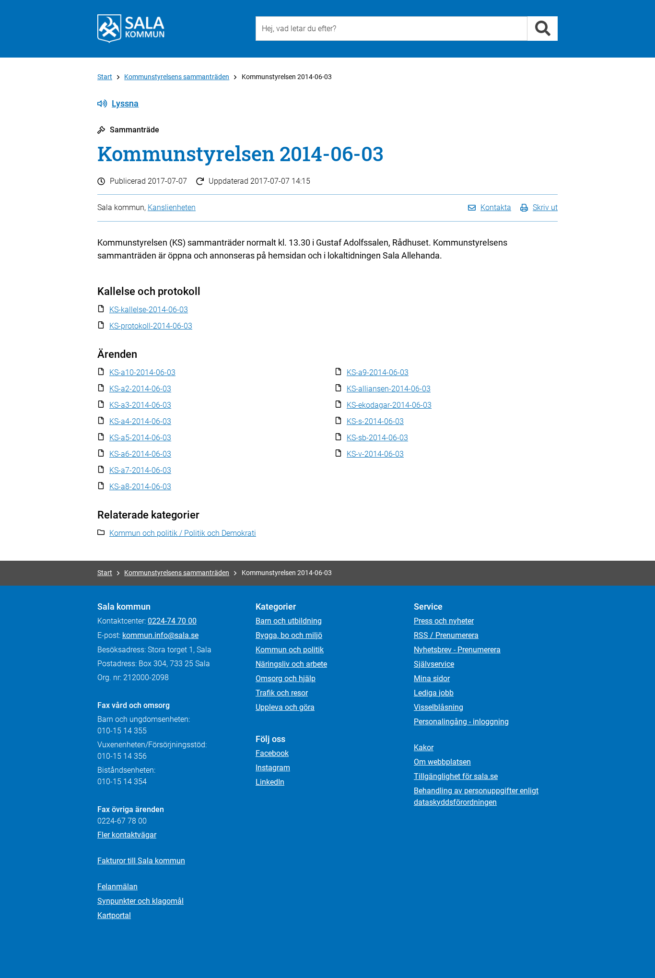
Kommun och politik (290, 649)
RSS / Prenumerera (446, 635)
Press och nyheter (444, 620)
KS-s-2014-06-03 (375, 421)
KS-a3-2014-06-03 (140, 405)
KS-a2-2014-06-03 (140, 388)
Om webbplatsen (442, 761)
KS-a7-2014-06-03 (140, 470)
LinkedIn (270, 782)
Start (104, 77)
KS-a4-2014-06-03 (140, 421)
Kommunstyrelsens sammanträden (176, 77)
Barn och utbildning (289, 620)
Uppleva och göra (285, 707)
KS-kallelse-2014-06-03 (148, 309)
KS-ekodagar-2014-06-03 (389, 405)
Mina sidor (432, 678)
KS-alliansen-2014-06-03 (389, 388)
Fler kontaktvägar (126, 834)
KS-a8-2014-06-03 (140, 486)
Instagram (273, 767)
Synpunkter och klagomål (140, 901)
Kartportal (114, 915)
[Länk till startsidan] (130, 28)
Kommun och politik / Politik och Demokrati (182, 533)
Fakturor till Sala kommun (141, 860)
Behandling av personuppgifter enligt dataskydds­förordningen (476, 796)
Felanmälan (117, 886)
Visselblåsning (438, 707)
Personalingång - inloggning (461, 721)
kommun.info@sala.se (160, 635)
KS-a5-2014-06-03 (140, 437)
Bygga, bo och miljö (289, 635)
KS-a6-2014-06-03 (140, 454)
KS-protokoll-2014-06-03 (150, 325)
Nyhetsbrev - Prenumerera (457, 649)
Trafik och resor (282, 692)
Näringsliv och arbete (291, 664)
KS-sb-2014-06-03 (377, 437)
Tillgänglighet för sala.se (456, 776)
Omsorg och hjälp (286, 678)
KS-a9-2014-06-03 (378, 372)
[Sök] (542, 28)
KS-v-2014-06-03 (375, 454)
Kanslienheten (172, 207)
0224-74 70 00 (172, 620)
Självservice (434, 664)
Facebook (272, 753)
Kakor (423, 747)
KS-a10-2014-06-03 (142, 372)
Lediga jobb (434, 692)
